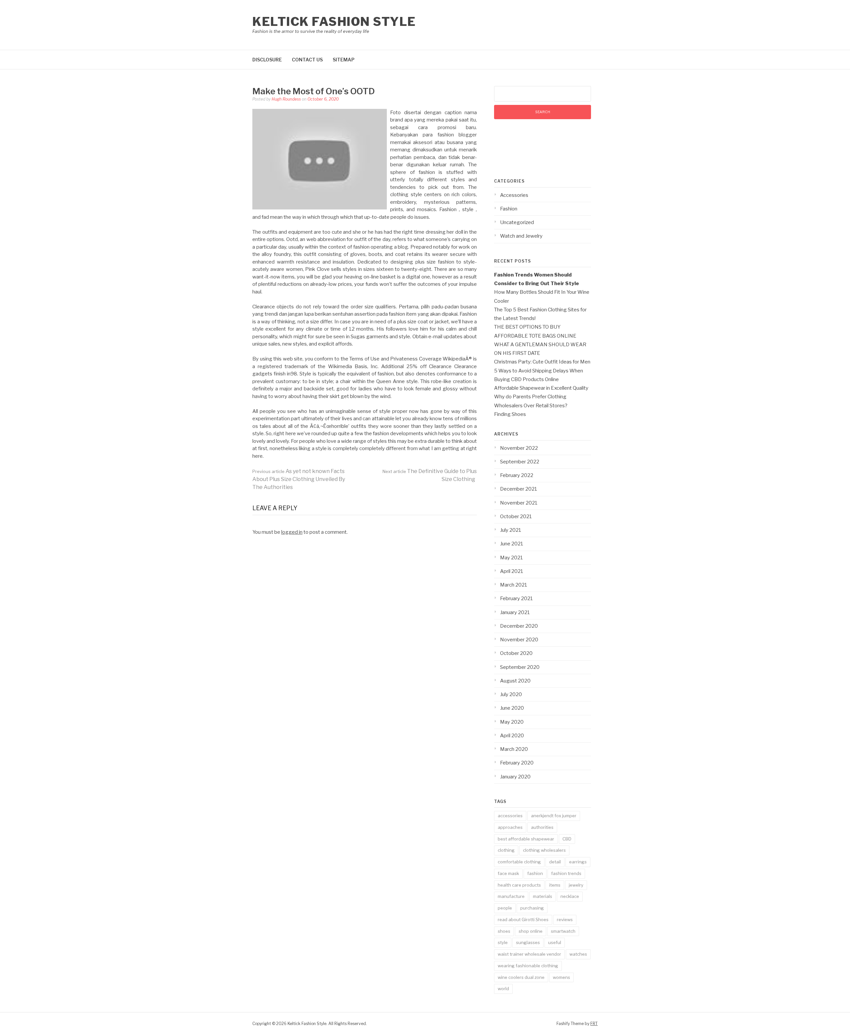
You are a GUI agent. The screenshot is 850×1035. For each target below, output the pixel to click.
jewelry (576, 885)
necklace (569, 896)
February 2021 (516, 598)
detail (555, 861)
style (503, 942)
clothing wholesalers (544, 850)
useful (554, 942)
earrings (578, 861)
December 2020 (519, 626)
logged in (291, 532)
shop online (531, 931)
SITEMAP (344, 59)
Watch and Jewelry (521, 236)
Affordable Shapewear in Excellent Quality (541, 388)
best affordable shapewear (526, 838)
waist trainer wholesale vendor (529, 954)
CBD (566, 838)
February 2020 (517, 763)
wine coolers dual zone (521, 977)
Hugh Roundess (286, 99)
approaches (510, 827)
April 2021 (511, 571)
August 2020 (515, 681)
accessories (510, 815)
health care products (519, 885)
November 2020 (519, 640)
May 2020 (512, 722)
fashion (535, 873)
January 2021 (515, 612)
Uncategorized (517, 222)
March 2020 (514, 749)
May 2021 (511, 558)
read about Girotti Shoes (523, 919)
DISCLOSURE (267, 59)
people (505, 908)
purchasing (532, 908)
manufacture (511, 896)
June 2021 (511, 544)
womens (561, 977)
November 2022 (519, 448)
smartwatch (563, 931)
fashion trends (566, 873)
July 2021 (510, 530)
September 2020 (520, 667)
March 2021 (513, 585)
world (503, 988)
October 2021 (516, 516)
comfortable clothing (519, 861)
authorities (542, 827)
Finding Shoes (510, 414)
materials (542, 896)
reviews (565, 919)
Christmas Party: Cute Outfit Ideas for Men (542, 362)
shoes (504, 931)
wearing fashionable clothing (528, 965)
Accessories (514, 195)
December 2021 (518, 489)
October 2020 (516, 653)
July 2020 (511, 694)
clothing (506, 850)
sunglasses (528, 942)
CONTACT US (307, 59)
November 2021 (519, 503)
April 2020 (512, 736)
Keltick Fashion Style (334, 21)
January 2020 (515, 777)
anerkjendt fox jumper (553, 815)
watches (578, 954)
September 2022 (519, 462)
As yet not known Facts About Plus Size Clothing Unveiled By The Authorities (298, 479)
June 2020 (512, 708)
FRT (594, 1023)
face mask (508, 873)
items (554, 885)
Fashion (508, 209)
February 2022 (516, 475)
